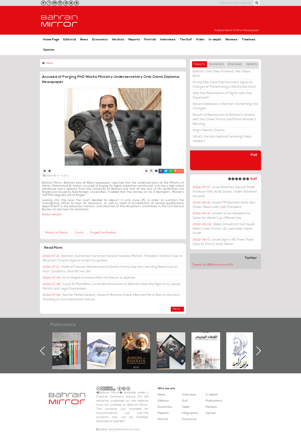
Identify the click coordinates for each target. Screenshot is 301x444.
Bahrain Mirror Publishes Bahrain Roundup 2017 (67, 344)
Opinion (48, 49)
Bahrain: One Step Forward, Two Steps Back (221, 74)
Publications (63, 324)
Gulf (253, 179)
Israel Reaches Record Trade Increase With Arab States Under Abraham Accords (225, 192)
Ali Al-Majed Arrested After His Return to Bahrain (89, 277)
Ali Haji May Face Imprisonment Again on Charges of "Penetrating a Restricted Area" (224, 85)
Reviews (231, 39)
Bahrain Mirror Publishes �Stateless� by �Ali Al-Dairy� (136, 344)
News (84, 39)
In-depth (215, 39)
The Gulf (186, 39)
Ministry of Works (56, 232)
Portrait (150, 39)
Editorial (69, 39)
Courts (79, 232)
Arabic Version (52, 214)
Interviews (167, 39)
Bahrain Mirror (59, 20)
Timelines (248, 39)
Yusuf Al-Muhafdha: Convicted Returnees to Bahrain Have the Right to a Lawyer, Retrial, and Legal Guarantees (112, 286)
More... (177, 309)
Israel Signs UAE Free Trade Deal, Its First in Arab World (223, 242)
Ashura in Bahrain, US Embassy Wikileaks (101, 344)
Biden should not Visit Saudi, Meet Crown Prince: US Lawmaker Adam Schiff (224, 229)
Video (200, 39)
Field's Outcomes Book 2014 (240, 339)
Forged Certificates (103, 232)
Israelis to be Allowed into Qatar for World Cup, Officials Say (221, 216)
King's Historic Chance (209, 130)
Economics (100, 39)
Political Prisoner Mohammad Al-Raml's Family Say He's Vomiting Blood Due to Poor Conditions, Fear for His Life (110, 269)
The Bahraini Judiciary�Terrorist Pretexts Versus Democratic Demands (171, 346)
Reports (134, 39)
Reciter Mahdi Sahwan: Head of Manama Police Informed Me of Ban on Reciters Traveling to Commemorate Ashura (111, 297)
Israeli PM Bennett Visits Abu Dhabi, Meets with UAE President (224, 205)
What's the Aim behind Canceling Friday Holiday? (222, 139)
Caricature (189, 419)
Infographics (190, 413)
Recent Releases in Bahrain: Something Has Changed (225, 106)
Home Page (51, 39)
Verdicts (118, 39)
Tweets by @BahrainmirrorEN (212, 264)
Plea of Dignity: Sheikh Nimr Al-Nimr (205, 341)
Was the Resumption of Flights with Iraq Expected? (222, 95)
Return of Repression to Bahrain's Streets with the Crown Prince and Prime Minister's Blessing (224, 119)
